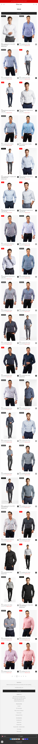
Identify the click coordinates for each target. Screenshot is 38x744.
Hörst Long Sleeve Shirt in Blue (24, 44)
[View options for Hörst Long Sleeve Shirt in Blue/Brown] (18, 244)
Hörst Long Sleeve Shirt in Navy (24, 276)
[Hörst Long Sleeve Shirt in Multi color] (10, 524)
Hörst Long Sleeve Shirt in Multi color (7, 539)
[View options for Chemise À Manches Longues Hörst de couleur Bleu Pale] (36, 177)
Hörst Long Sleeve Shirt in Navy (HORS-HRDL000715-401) (8, 507)
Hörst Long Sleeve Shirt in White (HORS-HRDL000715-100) (8, 45)
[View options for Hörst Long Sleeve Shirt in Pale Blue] (36, 144)
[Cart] (36, 4)
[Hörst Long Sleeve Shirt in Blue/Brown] (10, 228)
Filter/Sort (19, 13)
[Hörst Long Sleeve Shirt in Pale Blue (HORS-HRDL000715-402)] (10, 161)
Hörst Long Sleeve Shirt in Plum (6, 638)
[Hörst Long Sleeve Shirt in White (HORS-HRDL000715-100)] (10, 28)
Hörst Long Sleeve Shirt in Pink (24, 638)
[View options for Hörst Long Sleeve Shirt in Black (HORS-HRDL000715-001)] (36, 605)
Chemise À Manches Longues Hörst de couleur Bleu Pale (26, 177)
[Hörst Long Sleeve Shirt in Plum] (10, 623)
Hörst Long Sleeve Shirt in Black (24, 539)
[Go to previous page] (12, 676)
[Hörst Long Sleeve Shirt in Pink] (28, 623)
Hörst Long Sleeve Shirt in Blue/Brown (7, 243)
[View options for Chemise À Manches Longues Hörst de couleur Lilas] (18, 277)
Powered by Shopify (19, 742)
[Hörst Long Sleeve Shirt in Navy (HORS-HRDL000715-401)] (10, 490)
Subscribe (19, 691)
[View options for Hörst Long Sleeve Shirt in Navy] (18, 376)
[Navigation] (1, 4)
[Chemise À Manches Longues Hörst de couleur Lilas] (10, 261)
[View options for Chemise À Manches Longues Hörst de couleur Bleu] (18, 110)
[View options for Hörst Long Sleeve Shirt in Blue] (36, 78)
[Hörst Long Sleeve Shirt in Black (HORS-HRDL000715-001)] (28, 589)
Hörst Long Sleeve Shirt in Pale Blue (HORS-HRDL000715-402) (8, 177)
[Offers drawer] (4, 4)
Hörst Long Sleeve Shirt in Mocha (25, 506)
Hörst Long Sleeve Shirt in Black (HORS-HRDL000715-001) (26, 605)
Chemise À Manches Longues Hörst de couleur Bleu (8, 111)
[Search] (34, 4)
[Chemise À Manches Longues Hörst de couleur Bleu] (10, 95)
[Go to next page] (25, 676)
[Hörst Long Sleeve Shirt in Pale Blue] (10, 128)
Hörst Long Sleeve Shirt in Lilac (24, 243)
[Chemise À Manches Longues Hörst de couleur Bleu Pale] (28, 161)
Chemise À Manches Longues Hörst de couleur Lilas (8, 277)
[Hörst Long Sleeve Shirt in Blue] (28, 28)
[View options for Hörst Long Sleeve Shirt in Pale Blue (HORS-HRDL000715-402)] (18, 177)
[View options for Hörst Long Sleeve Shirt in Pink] (36, 639)
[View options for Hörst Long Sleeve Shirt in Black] (36, 540)
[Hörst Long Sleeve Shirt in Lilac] (28, 228)
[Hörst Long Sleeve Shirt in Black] (28, 524)
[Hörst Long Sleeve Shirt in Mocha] (28, 490)
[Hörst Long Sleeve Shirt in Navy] (28, 261)
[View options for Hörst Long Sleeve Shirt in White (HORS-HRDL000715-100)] (18, 44)
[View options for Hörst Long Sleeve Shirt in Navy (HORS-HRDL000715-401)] (18, 506)
